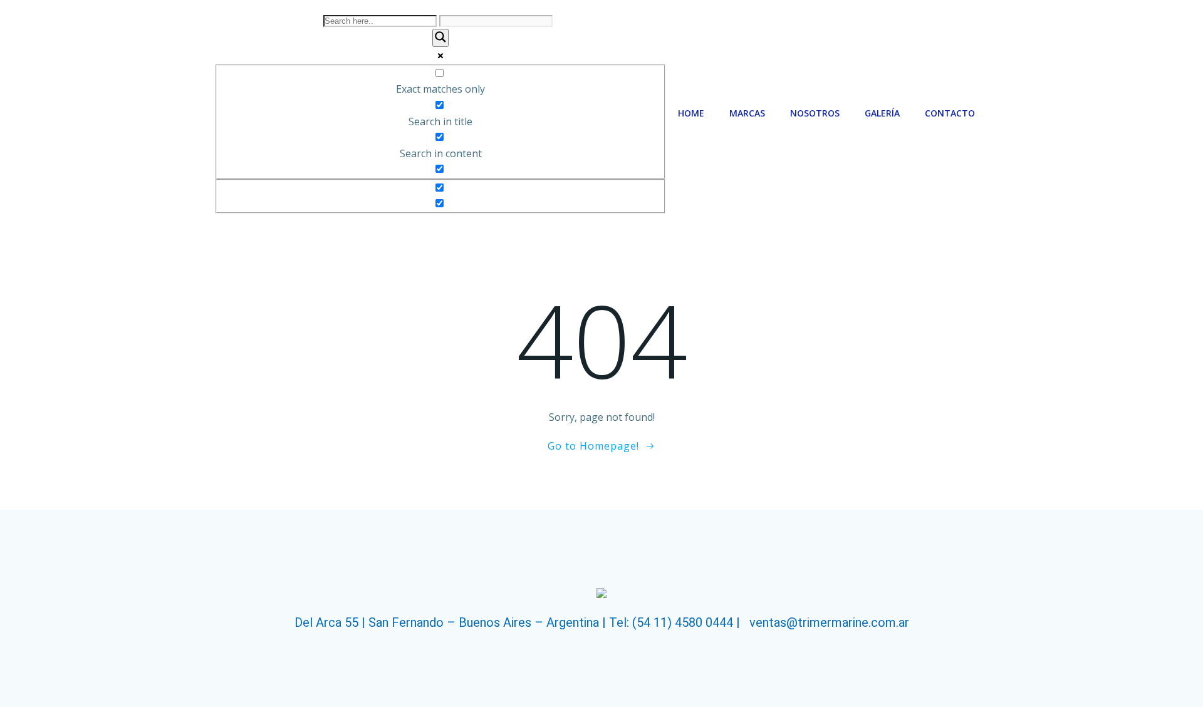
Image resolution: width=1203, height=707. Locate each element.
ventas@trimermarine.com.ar (829, 622)
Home (691, 113)
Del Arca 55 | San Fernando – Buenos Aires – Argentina (446, 622)
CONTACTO (950, 113)
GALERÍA (882, 113)
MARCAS (747, 113)
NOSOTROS (815, 113)
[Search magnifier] (440, 38)
